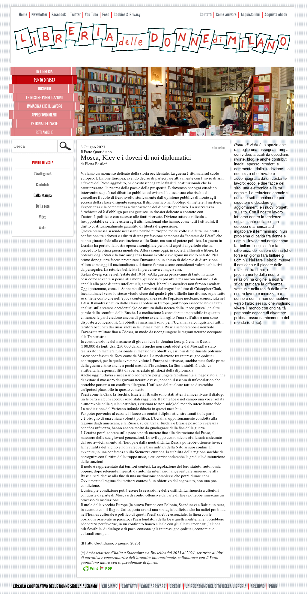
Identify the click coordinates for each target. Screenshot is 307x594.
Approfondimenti (44, 115)
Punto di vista (44, 80)
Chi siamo (110, 586)
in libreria (44, 71)
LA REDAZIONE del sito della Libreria (216, 586)
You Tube (91, 14)
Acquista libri (250, 14)
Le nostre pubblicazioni (44, 97)
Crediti (175, 586)
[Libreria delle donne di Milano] (152, 53)
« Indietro (218, 147)
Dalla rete (42, 206)
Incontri (44, 88)
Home (23, 14)
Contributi (42, 184)
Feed (105, 14)
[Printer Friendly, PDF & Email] (97, 570)
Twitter (75, 14)
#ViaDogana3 (43, 173)
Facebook (59, 14)
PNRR (273, 586)
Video (42, 217)
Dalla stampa (43, 195)
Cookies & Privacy (127, 14)
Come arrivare (226, 14)
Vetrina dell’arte (44, 123)
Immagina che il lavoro (44, 106)
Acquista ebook (275, 14)
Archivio (258, 586)
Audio (42, 227)
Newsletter (39, 14)
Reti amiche (44, 132)
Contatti (206, 14)
